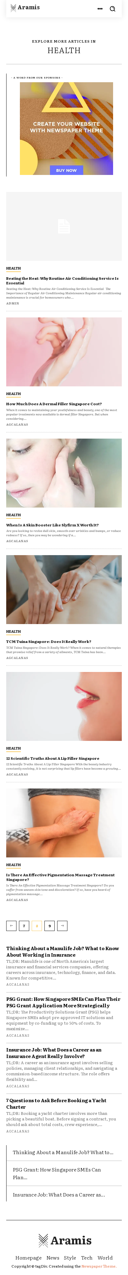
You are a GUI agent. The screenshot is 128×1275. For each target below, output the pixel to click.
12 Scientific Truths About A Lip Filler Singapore (52, 758)
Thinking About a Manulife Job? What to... (63, 1152)
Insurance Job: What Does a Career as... (59, 1194)
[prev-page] (11, 926)
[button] (112, 8)
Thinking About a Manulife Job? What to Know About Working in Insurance (62, 951)
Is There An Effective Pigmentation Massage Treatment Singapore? (60, 877)
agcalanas (17, 984)
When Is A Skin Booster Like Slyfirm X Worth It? (52, 525)
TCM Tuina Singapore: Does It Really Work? (48, 641)
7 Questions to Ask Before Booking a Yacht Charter (56, 1103)
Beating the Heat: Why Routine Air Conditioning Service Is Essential (62, 280)
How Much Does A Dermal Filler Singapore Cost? (54, 403)
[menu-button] (100, 8)
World (105, 1257)
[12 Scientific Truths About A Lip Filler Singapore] (64, 706)
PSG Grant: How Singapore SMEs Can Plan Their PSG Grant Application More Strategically (63, 1002)
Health (13, 268)
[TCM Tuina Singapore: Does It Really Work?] (64, 589)
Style (70, 1257)
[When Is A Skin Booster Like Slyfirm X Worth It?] (64, 473)
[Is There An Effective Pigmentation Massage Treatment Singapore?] (64, 822)
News (52, 1257)
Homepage (28, 1257)
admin (12, 303)
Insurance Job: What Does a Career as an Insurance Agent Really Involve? (54, 1053)
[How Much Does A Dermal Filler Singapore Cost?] (64, 351)
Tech (87, 1257)
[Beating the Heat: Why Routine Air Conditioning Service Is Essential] (64, 226)
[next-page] (62, 926)
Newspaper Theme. (99, 1266)
